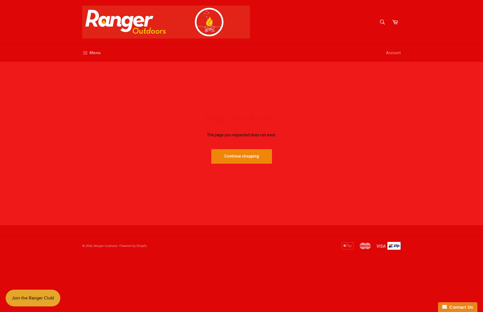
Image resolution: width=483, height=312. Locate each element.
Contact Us (460, 307)
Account (393, 53)
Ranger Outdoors (106, 246)
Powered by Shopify (133, 246)
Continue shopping (241, 156)
